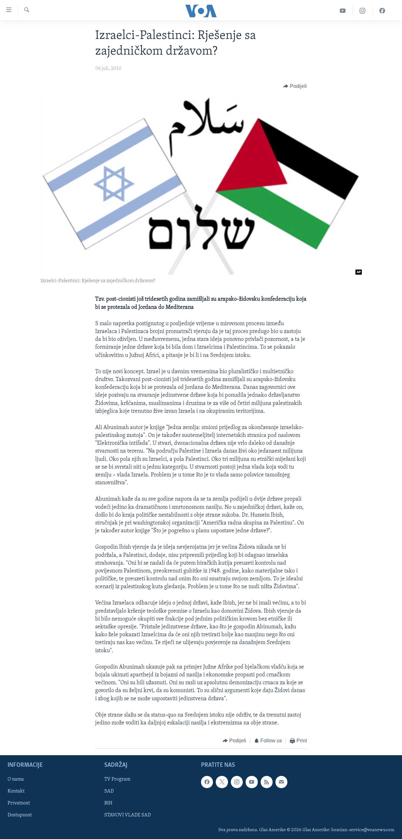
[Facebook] (382, 11)
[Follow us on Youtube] (252, 782)
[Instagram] (362, 11)
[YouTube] (343, 11)
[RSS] (267, 782)
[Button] (295, 86)
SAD (109, 791)
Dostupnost (20, 815)
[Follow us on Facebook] (207, 782)
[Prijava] (281, 782)
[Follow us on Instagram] (237, 782)
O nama (16, 779)
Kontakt (16, 791)
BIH (108, 803)
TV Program (117, 779)
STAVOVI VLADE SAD (127, 815)
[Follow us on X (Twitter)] (222, 782)
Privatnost (19, 803)
